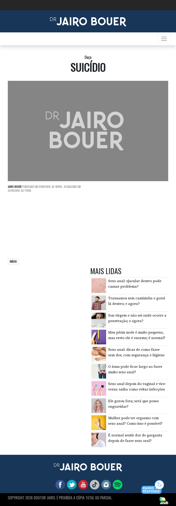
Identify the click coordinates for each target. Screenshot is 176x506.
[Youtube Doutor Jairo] (82, 484)
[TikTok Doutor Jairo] (93, 484)
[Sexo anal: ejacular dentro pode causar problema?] (98, 285)
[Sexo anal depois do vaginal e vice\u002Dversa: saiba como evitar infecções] (98, 388)
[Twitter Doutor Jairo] (71, 484)
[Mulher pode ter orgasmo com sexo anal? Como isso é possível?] (98, 422)
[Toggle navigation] (164, 38)
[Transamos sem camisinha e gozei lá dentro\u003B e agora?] (98, 302)
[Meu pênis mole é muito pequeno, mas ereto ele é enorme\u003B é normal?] (98, 337)
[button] (153, 487)
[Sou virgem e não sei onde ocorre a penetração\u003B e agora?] (98, 319)
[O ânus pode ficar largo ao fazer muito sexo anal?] (98, 371)
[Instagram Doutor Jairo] (105, 484)
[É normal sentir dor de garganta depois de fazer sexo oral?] (98, 439)
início (13, 261)
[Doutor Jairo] (88, 21)
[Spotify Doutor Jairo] (116, 484)
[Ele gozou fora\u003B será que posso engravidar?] (98, 405)
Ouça (88, 57)
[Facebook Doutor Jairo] (59, 484)
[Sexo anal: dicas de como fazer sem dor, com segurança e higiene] (98, 354)
